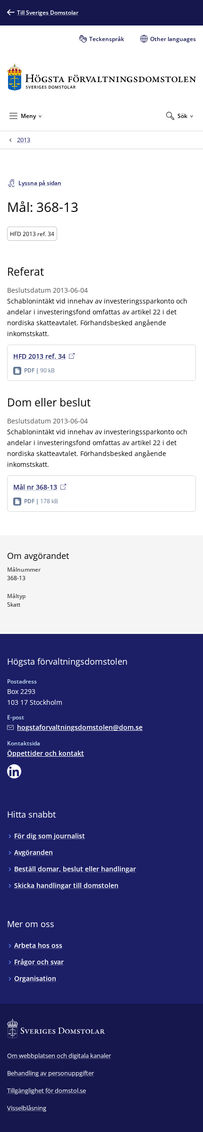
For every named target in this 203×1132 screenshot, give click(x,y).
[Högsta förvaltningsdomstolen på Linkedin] (14, 771)
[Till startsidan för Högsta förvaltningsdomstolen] (101, 77)
